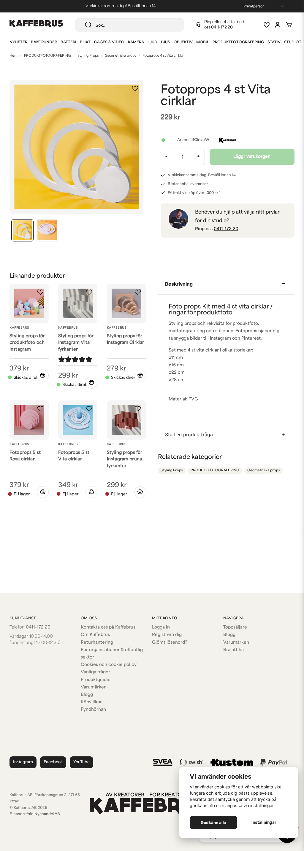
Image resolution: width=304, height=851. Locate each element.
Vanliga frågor (95, 672)
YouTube (81, 762)
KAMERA (136, 42)
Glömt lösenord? (169, 642)
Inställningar (263, 822)
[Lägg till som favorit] (266, 25)
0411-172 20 (222, 27)
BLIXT (85, 42)
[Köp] (91, 383)
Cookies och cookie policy (109, 665)
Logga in (161, 627)
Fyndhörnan (93, 709)
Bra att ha (233, 650)
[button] (135, 88)
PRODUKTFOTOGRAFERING (238, 42)
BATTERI (68, 42)
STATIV (274, 42)
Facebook (53, 762)
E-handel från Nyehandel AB (35, 814)
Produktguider (96, 680)
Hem (14, 56)
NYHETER (18, 42)
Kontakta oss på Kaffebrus (108, 627)
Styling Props (88, 56)
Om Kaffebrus (95, 635)
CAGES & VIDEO (109, 42)
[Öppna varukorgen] (288, 25)
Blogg (87, 695)
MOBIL (202, 42)
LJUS (165, 42)
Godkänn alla (213, 822)
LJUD (152, 42)
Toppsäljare (235, 627)
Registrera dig (167, 635)
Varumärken (94, 687)
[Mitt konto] (277, 25)
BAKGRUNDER (44, 42)
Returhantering (97, 642)
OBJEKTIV (183, 42)
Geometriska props (120, 56)
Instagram (23, 762)
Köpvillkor (91, 702)
